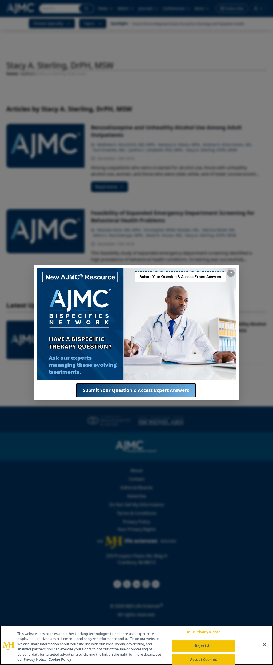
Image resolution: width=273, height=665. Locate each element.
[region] (136, 645)
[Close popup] (231, 273)
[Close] (264, 645)
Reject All (203, 645)
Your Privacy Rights (203, 632)
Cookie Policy (60, 659)
